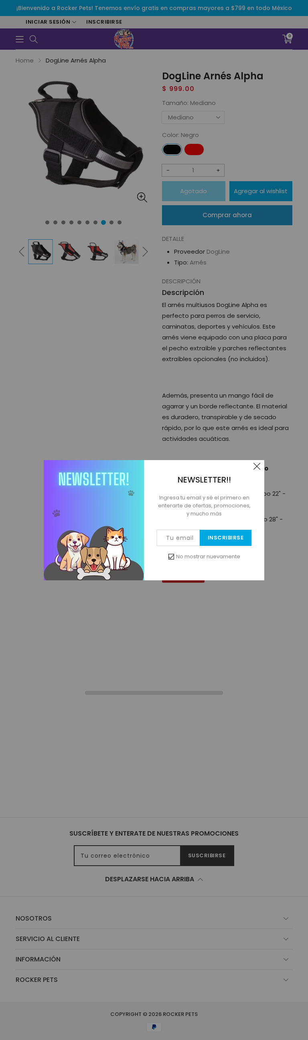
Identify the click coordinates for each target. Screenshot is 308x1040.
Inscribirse (226, 537)
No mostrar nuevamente (208, 556)
